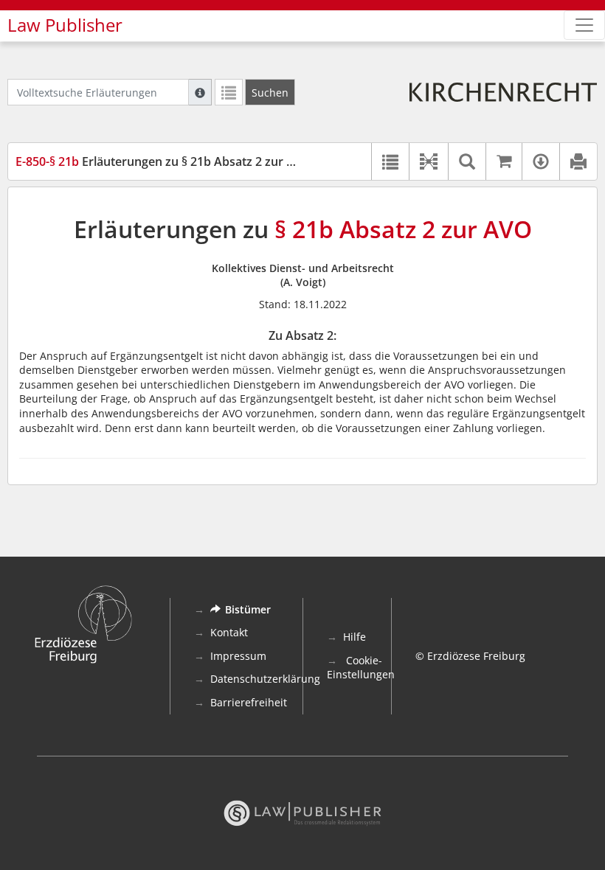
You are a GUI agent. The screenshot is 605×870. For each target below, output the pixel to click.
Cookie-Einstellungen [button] (361, 667)
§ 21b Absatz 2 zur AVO (403, 229)
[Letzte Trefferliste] (229, 92)
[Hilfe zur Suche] (200, 92)
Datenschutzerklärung (265, 679)
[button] (428, 161)
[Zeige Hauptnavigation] (584, 25)
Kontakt (229, 632)
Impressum (238, 656)
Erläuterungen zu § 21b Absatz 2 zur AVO (163, 161)
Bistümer (248, 609)
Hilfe (354, 637)
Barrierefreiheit (248, 702)
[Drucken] (578, 161)
